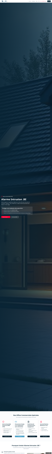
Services (30, 1)
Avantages (33, 1)
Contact (49, 1)
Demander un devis (7, 436)
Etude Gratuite (5, 216)
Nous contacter (45, 436)
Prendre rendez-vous (32, 436)
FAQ (38, 1)
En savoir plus (20, 436)
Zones (36, 1)
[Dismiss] (51, 453)
